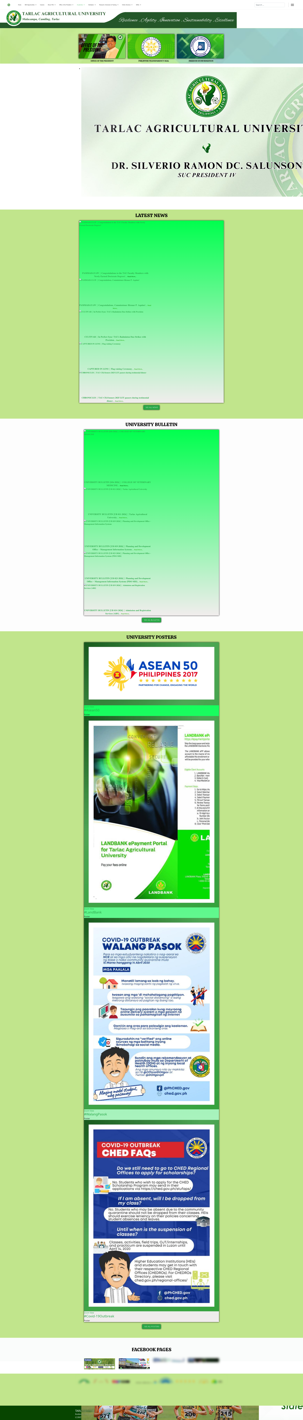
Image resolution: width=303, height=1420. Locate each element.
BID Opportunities (30, 4)
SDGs (137, 4)
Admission (91, 4)
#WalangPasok (95, 1114)
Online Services (126, 4)
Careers (42, 4)
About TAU (51, 4)
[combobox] (269, 5)
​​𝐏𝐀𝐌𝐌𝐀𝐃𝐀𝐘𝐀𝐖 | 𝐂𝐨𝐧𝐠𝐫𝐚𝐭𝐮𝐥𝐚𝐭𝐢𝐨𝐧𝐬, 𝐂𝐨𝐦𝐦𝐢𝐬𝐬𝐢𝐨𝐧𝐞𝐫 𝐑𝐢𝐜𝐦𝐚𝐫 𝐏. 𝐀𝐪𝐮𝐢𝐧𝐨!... (113, 305)
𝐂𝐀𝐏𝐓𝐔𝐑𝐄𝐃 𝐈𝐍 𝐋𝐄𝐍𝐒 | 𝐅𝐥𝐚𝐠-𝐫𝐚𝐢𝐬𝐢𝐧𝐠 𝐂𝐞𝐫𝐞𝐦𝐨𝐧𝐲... (111, 368)
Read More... (131, 276)
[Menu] (292, 5)
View (92, 706)
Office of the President (65, 4)
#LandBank (93, 912)
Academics (80, 4)
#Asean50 (91, 710)
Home (19, 4)
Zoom (86, 706)
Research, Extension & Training (108, 4)
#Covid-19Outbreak (99, 1316)
